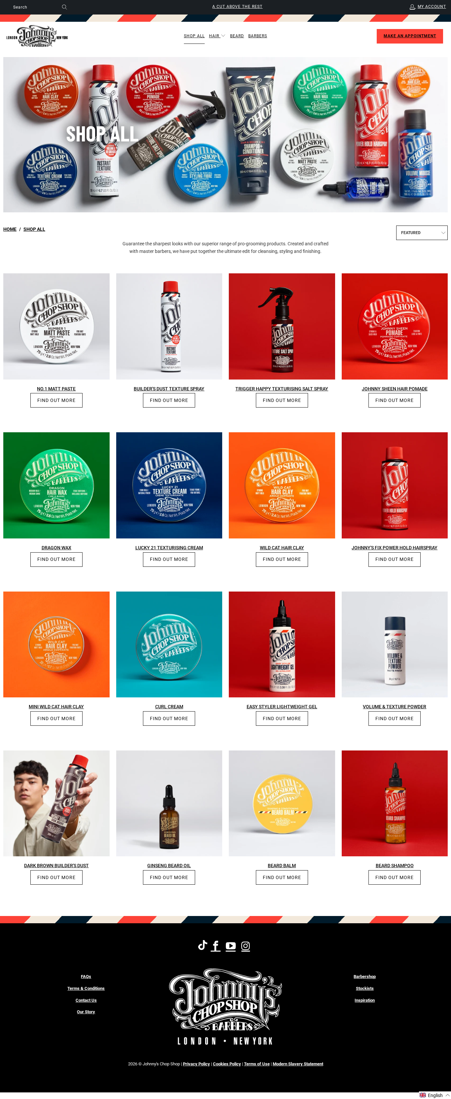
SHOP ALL (194, 36)
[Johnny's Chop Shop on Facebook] (216, 946)
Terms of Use (257, 1063)
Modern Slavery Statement (298, 1063)
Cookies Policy (227, 1063)
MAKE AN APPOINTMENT (410, 36)
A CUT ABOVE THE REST (237, 6)
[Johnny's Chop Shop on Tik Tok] (203, 946)
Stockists (365, 988)
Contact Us (86, 1000)
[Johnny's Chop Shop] (37, 36)
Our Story (86, 1011)
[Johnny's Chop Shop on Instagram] (246, 946)
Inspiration (365, 1000)
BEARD (237, 36)
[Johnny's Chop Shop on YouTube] (231, 946)
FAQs (86, 976)
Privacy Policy (196, 1063)
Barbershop (365, 976)
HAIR (215, 36)
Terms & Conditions (86, 988)
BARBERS (257, 36)
